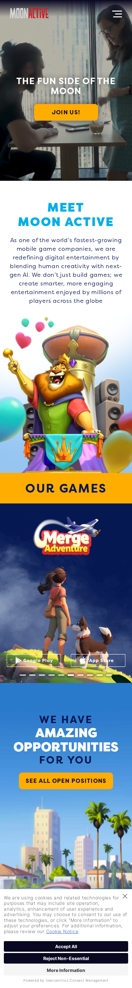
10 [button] (109, 675)
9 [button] (99, 675)
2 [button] (32, 675)
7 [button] (80, 675)
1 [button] (23, 675)
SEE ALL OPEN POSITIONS (66, 781)
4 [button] (51, 675)
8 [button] (90, 675)
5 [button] (61, 675)
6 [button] (71, 675)
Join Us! (66, 112)
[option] (66, 593)
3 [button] (42, 675)
